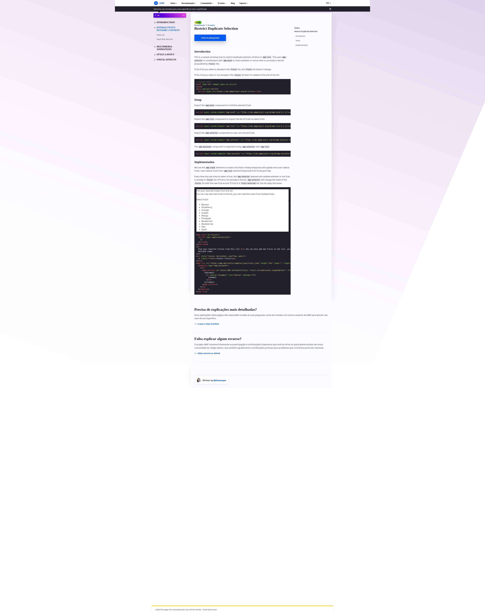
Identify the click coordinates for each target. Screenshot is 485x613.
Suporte (242, 3)
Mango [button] (204, 215)
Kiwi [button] (203, 226)
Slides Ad (160, 35)
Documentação (188, 3)
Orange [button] (205, 210)
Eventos (221, 3)
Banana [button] (205, 204)
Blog (233, 3)
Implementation (302, 45)
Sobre (172, 3)
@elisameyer (220, 380)
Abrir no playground (210, 38)
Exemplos (211, 25)
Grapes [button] (204, 212)
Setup (298, 41)
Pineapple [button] (206, 218)
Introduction (300, 36)
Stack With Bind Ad (165, 39)
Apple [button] (204, 229)
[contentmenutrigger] (311, 27)
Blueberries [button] (206, 221)
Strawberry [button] (206, 207)
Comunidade (206, 3)
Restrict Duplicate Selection (306, 31)
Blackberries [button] (207, 224)
